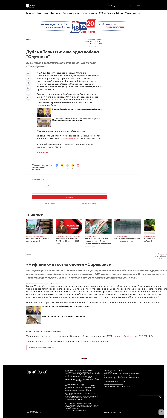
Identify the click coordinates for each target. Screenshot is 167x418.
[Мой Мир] (28, 93)
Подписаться (150, 403)
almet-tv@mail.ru (70, 138)
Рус (110, 6)
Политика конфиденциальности (75, 410)
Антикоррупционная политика (113, 384)
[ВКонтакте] (28, 73)
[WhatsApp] (28, 88)
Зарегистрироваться (89, 203)
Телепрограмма (89, 13)
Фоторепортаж (132, 13)
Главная (30, 13)
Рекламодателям (71, 13)
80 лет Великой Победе (111, 13)
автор (28, 39)
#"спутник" (43, 152)
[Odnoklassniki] (40, 372)
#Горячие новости (95, 39)
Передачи (55, 13)
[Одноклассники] (28, 83)
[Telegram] (28, 78)
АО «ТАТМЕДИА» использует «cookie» (77, 403)
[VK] (29, 372)
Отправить (69, 197)
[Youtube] (34, 372)
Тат (119, 6)
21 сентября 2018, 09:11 (93, 42)
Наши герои (42, 13)
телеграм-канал (45, 146)
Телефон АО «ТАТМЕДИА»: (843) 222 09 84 (117, 386)
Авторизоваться (50, 203)
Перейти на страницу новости (40, 347)
